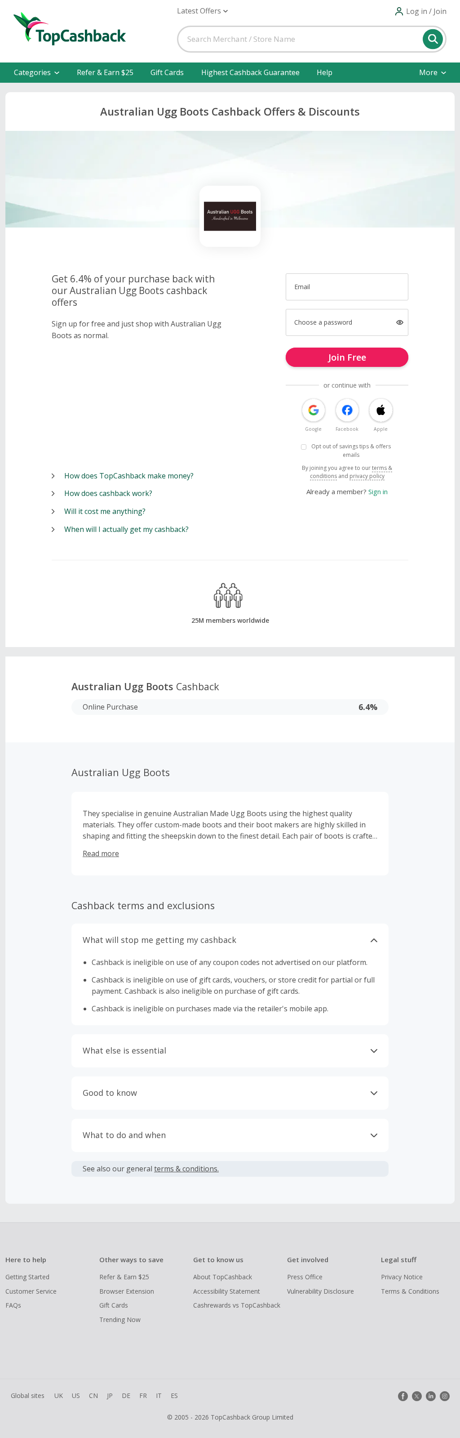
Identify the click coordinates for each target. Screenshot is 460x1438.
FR (143, 1395)
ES (174, 1395)
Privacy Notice (402, 1277)
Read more (101, 853)
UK (58, 1395)
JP (110, 1395)
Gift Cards (167, 72)
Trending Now (120, 1319)
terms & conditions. (186, 1169)
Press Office (305, 1277)
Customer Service (31, 1291)
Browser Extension (126, 1291)
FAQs (13, 1305)
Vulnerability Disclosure (320, 1291)
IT (159, 1395)
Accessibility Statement (226, 1291)
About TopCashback (222, 1277)
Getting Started (27, 1277)
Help (324, 72)
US (76, 1395)
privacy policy (367, 476)
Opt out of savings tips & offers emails (351, 450)
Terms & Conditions (410, 1291)
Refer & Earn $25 (105, 72)
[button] (202, 11)
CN (93, 1395)
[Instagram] (445, 1396)
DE (126, 1395)
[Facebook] (403, 1396)
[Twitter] (417, 1396)
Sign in (378, 491)
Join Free (347, 357)
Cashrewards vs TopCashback (236, 1305)
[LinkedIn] (431, 1396)
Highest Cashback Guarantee (250, 72)
